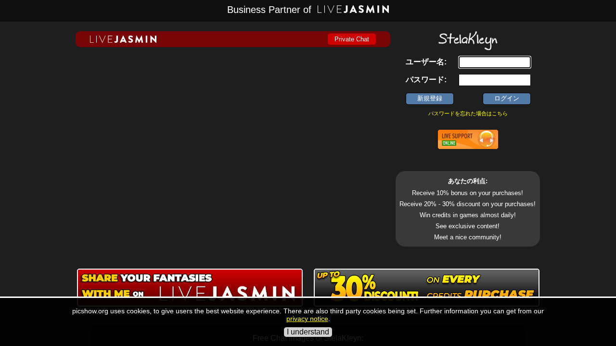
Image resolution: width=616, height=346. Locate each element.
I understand (308, 332)
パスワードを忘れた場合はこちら (468, 113)
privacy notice (307, 318)
